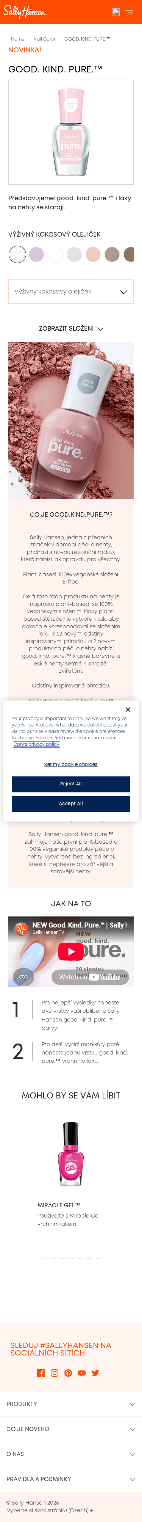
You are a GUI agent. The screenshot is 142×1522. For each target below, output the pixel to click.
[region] (70, 760)
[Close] (128, 709)
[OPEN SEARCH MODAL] (116, 12)
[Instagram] (54, 1373)
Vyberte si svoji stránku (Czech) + (50, 1510)
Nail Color (44, 39)
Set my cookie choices (71, 764)
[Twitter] (95, 1373)
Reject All (71, 784)
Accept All (71, 804)
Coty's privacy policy (36, 744)
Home (18, 39)
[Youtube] (82, 1373)
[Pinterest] (68, 1373)
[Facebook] (41, 1373)
